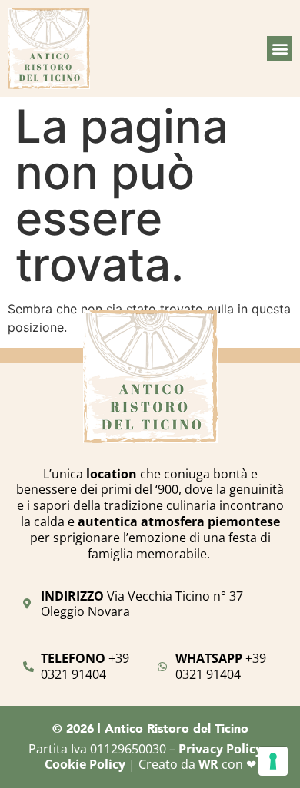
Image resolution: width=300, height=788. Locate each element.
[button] (279, 48)
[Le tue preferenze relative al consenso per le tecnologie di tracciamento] (273, 761)
